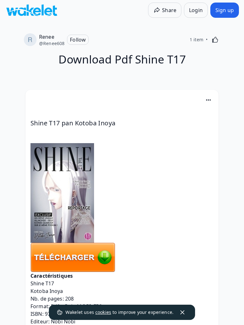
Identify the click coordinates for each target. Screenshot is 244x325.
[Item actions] (208, 100)
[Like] (215, 40)
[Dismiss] (182, 312)
